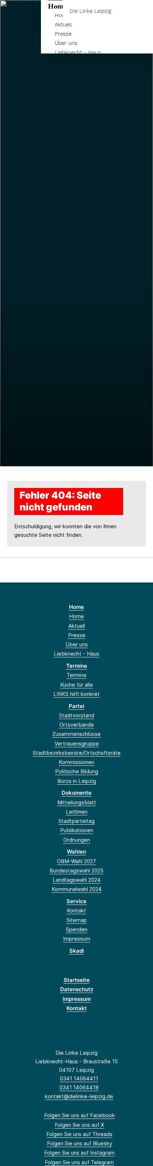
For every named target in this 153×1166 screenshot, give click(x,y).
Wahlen (76, 851)
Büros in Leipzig (76, 781)
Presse (63, 34)
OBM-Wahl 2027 (76, 861)
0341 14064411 (79, 1078)
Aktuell (63, 24)
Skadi (76, 950)
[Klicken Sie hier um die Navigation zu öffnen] (142, 11)
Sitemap (77, 920)
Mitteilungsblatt (76, 802)
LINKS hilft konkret (76, 694)
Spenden (77, 929)
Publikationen (76, 830)
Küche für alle (76, 684)
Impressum (76, 938)
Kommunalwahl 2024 (77, 889)
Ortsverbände (76, 724)
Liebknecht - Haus (78, 52)
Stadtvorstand (76, 715)
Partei (76, 706)
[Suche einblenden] (122, 11)
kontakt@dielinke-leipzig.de (79, 1096)
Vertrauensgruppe (76, 743)
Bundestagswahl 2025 (76, 870)
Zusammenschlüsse (76, 733)
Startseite (77, 980)
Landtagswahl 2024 (77, 879)
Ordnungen (76, 839)
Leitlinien (77, 811)
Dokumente (76, 792)
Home (76, 607)
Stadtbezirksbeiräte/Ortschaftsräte (77, 752)
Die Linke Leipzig (90, 11)
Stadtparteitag (76, 821)
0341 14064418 (79, 1087)
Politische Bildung (76, 771)
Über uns (66, 43)
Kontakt (76, 910)
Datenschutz (76, 989)
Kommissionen (76, 762)
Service (76, 901)
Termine (76, 665)
